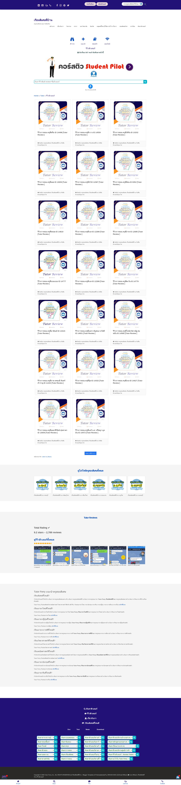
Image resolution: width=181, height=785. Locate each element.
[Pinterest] (64, 5)
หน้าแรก (52, 26)
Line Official (133, 775)
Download (100, 729)
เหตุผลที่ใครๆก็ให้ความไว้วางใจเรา (107, 26)
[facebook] (57, 5)
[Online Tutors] (107, 39)
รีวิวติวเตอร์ (91, 713)
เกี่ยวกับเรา (60, 26)
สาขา (75, 26)
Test (78, 729)
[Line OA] (46, 5)
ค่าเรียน (132, 26)
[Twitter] (68, 5)
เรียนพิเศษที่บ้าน (43, 20)
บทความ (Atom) (46, 456)
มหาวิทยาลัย (83, 26)
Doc (69, 729)
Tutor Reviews (90, 517)
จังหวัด (92, 26)
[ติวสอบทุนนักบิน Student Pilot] (90, 77)
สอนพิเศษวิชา (124, 26)
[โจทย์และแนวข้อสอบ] (178, 777)
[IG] (61, 5)
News (88, 729)
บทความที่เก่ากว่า (90, 453)
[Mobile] (50, 5)
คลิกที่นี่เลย (122, 604)
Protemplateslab (100, 775)
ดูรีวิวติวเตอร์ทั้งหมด (44, 539)
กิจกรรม (68, 26)
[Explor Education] (72, 39)
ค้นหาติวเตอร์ (142, 26)
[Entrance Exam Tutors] (95, 39)
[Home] (39, 5)
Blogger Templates (88, 775)
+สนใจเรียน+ (90, 4)
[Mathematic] (83, 39)
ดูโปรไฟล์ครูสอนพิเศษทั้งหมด (90, 470)
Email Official (123, 775)
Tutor (42, 96)
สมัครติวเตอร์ (102, 4)
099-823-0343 (112, 775)
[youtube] (42, 5)
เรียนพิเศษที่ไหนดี (91, 723)
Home (36, 96)
